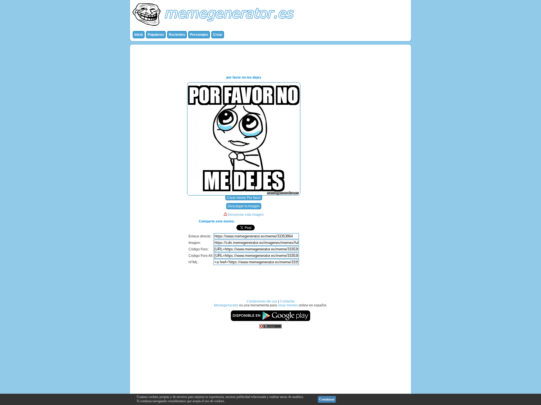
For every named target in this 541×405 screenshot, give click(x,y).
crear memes (288, 305)
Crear (217, 35)
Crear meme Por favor (244, 198)
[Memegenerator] (214, 27)
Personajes (199, 35)
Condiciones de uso (262, 301)
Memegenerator (226, 305)
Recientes (177, 35)
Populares (156, 35)
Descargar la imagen (244, 206)
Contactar (287, 301)
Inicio (138, 35)
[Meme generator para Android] (270, 320)
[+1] (287, 227)
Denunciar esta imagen (246, 215)
